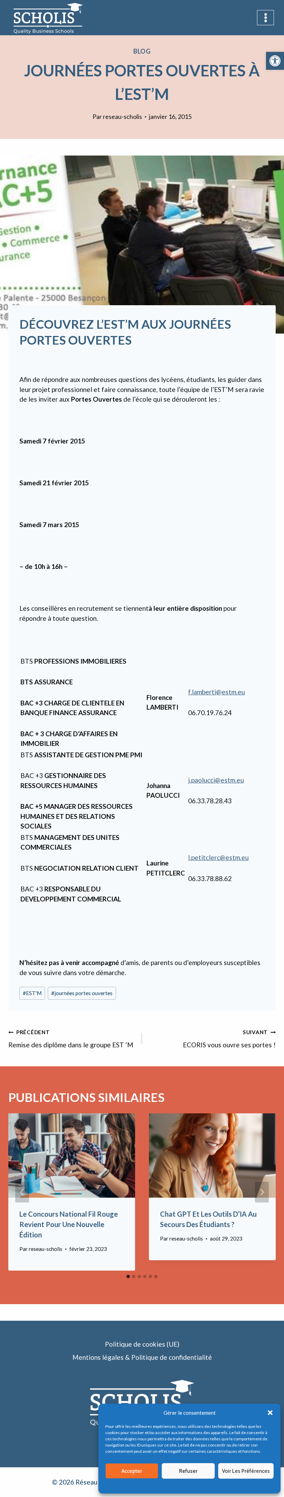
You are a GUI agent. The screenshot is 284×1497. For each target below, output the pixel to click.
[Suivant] (262, 1192)
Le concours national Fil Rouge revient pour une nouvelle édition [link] (68, 1224)
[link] (275, 61)
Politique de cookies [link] (144, 1485)
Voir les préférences (246, 1471)
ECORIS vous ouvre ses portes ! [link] (229, 1039)
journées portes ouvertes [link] (82, 993)
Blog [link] (142, 51)
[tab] (128, 1276)
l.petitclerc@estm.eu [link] (218, 857)
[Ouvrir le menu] (265, 17)
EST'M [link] (32, 993)
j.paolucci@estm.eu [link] (216, 780)
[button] (270, 1412)
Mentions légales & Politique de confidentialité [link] (210, 1485)
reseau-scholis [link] (122, 116)
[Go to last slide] (22, 1192)
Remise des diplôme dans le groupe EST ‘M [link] (70, 1039)
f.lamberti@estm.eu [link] (216, 692)
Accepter (132, 1471)
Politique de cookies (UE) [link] (142, 1344)
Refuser (188, 1471)
